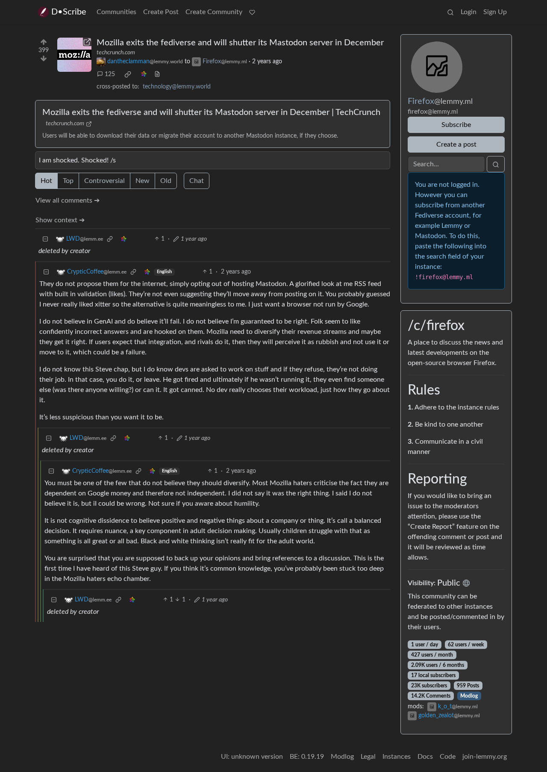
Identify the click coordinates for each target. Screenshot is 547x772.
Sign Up (495, 12)
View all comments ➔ (67, 200)
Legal (368, 756)
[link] (128, 74)
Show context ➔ (60, 220)
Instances (396, 756)
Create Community (213, 12)
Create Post (161, 12)
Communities (116, 12)
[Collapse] (45, 239)
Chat (196, 180)
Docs (425, 756)
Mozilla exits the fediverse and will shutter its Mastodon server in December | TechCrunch (211, 112)
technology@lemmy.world (177, 87)
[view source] (157, 75)
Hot (46, 180)
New (142, 180)
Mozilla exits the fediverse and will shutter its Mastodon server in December (240, 42)
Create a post (456, 144)
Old (165, 180)
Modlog (469, 695)
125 (110, 74)
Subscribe (456, 124)
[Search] (450, 12)
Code (448, 756)
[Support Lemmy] (252, 12)
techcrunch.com (116, 53)
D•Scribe (68, 12)
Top (68, 180)
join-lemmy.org (484, 756)
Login (468, 12)
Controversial (104, 180)
